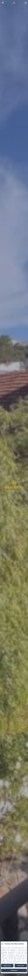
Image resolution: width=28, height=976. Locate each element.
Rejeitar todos (7, 965)
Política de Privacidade (10, 963)
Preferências (14, 970)
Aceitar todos (20, 965)
